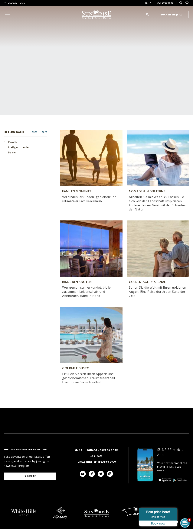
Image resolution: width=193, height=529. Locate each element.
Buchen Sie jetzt (172, 14)
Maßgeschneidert (19, 147)
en (148, 7)
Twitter (101, 474)
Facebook (92, 474)
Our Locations (165, 2)
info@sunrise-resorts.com (96, 462)
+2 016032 (96, 456)
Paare (11, 152)
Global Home (16, 3)
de (146, 3)
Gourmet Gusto (75, 368)
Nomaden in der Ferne (147, 191)
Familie (12, 142)
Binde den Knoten (77, 282)
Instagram (110, 474)
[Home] (96, 520)
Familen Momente (76, 191)
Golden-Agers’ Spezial (147, 282)
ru (147, 13)
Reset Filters (38, 132)
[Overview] (23, 516)
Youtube (83, 474)
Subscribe (30, 476)
